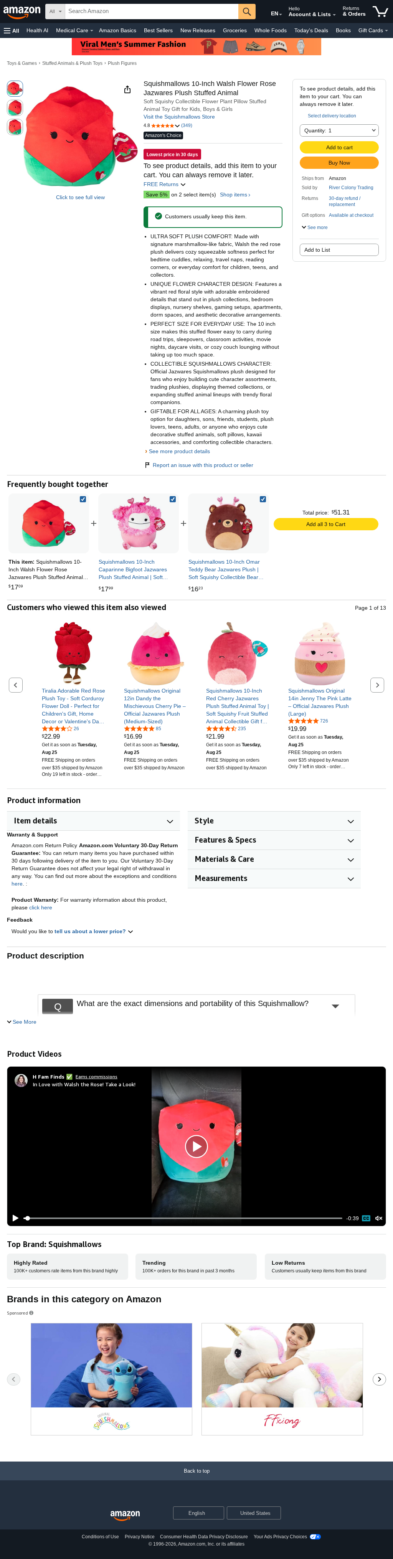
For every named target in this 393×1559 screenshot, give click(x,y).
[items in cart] (380, 11)
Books (343, 30)
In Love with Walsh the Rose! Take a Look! (84, 1084)
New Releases (197, 30)
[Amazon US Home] (125, 1516)
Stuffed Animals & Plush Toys (72, 63)
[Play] (13, 1218)
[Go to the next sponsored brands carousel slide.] (379, 1379)
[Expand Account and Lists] (334, 15)
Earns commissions (96, 1076)
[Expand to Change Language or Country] (280, 14)
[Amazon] (23, 11)
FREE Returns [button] (162, 184)
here (17, 884)
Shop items (233, 194)
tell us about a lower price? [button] (90, 931)
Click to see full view (80, 197)
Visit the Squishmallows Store (179, 117)
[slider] (182, 1218)
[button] (11, 30)
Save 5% (156, 194)
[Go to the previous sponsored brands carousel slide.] (13, 1379)
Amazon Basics (117, 30)
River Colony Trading (351, 187)
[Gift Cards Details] (386, 30)
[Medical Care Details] (91, 30)
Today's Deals (311, 30)
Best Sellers (158, 30)
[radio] (15, 88)
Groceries (235, 30)
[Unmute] (379, 1218)
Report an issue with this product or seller (203, 465)
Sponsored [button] (17, 1312)
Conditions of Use (100, 1536)
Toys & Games (22, 63)
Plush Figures (122, 63)
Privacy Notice (140, 1536)
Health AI (37, 30)
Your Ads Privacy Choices (280, 1536)
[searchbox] (151, 11)
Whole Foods (270, 30)
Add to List (317, 250)
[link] (138, 523)
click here (40, 907)
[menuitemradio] (366, 1218)
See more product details (179, 451)
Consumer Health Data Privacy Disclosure (204, 1536)
